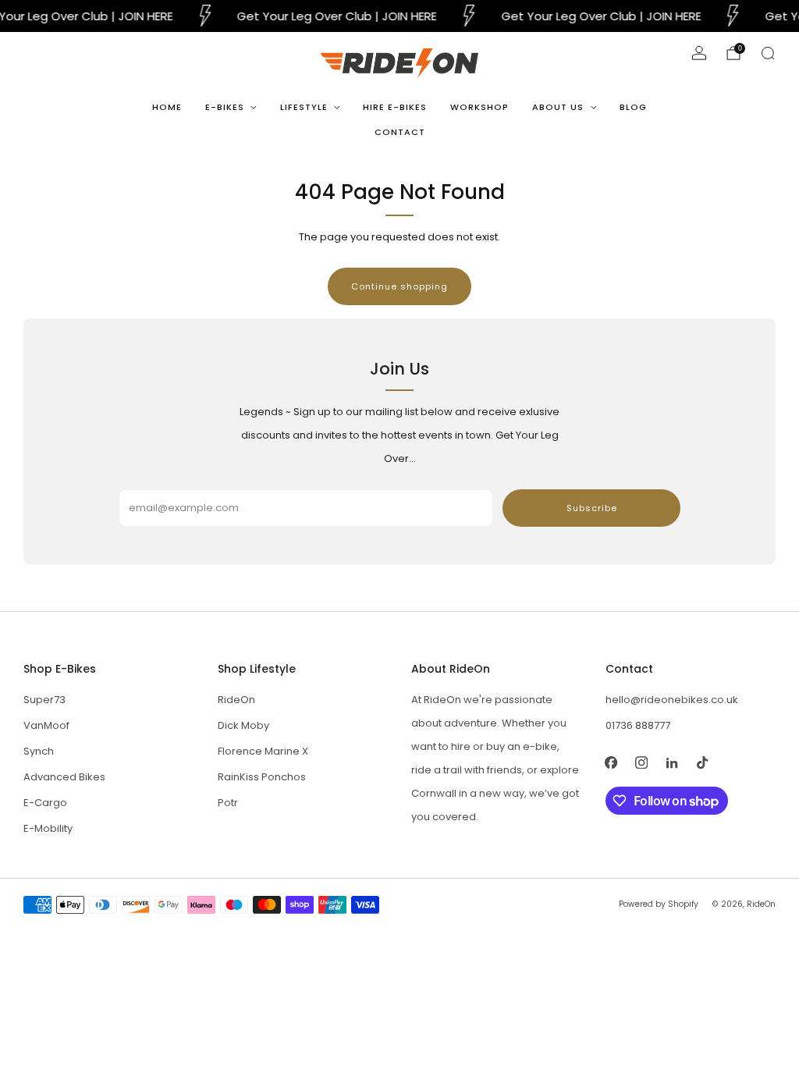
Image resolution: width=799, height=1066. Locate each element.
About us (558, 107)
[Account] (699, 53)
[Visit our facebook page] (611, 762)
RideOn (236, 699)
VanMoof (46, 725)
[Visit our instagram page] (642, 762)
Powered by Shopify (658, 904)
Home (167, 107)
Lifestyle (304, 107)
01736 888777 (637, 725)
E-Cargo (45, 802)
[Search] (768, 53)
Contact (400, 132)
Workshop (479, 107)
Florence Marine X (263, 751)
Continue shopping (399, 286)
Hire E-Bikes (395, 107)
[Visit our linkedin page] (672, 762)
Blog (633, 107)
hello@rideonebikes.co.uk (671, 699)
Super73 (44, 699)
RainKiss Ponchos (262, 776)
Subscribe (591, 508)
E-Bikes (224, 107)
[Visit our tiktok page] (702, 762)
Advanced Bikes (64, 776)
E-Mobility (48, 828)
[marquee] (399, 16)
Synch (38, 751)
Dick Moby (243, 725)
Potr (228, 802)
